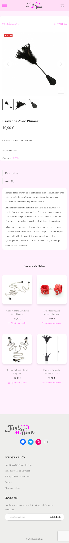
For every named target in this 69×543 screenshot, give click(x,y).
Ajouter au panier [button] (19, 323)
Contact (8, 482)
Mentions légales (12, 488)
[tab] (34, 173)
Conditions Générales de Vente (18, 465)
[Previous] (8, 64)
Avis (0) (9, 181)
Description (11, 173)
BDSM (16, 158)
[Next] (61, 64)
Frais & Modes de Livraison (17, 471)
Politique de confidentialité (17, 476)
